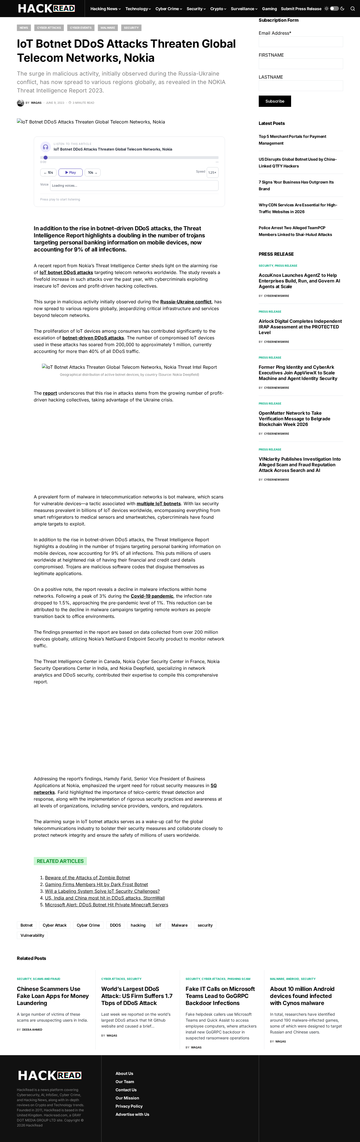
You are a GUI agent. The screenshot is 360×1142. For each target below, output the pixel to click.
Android (292, 978)
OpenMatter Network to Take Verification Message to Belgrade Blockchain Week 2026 (294, 418)
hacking (138, 925)
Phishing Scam (239, 978)
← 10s (48, 172)
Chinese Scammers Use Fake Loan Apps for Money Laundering (53, 996)
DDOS (115, 925)
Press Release (286, 265)
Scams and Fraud (46, 978)
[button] (334, 8)
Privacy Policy (129, 1106)
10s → (93, 172)
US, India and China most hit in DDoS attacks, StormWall (105, 898)
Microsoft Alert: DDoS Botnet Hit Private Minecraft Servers (106, 904)
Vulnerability (32, 935)
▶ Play (70, 172)
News (24, 27)
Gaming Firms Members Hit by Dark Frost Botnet (96, 884)
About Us (124, 1073)
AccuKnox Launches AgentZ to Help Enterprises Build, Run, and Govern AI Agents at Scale (299, 280)
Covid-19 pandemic (152, 596)
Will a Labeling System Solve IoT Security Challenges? (102, 891)
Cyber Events (81, 27)
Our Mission (127, 1097)
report (50, 393)
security (205, 925)
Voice (44, 184)
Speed (200, 171)
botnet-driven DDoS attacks (93, 338)
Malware (108, 27)
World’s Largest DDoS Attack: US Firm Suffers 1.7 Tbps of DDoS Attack (136, 996)
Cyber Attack (55, 925)
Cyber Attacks (49, 27)
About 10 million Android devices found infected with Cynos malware (302, 996)
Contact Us (126, 1089)
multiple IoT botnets (159, 503)
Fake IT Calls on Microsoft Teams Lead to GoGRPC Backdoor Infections (220, 996)
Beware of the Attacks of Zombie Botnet (87, 877)
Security (131, 27)
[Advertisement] (129, 447)
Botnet (27, 925)
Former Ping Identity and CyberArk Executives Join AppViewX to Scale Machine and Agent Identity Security (298, 372)
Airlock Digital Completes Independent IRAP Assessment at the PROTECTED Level (300, 326)
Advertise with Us (132, 1114)
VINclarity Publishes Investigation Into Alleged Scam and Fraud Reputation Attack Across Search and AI (300, 464)
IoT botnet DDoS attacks (66, 272)
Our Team (125, 1081)
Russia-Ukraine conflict (186, 301)
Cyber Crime (88, 925)
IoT (158, 925)
